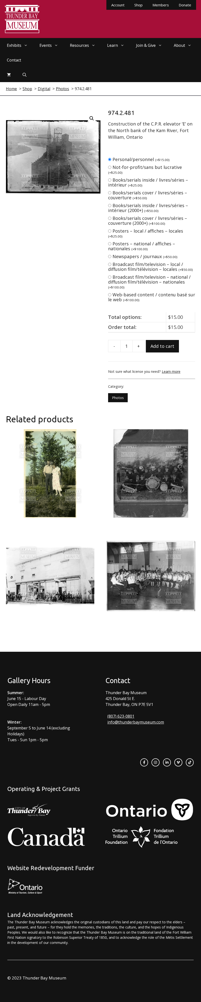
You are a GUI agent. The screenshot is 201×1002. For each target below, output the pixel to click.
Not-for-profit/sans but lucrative (145, 169)
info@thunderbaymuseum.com (135, 722)
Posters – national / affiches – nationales (141, 246)
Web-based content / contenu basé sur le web (151, 297)
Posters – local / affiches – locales (145, 233)
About (179, 45)
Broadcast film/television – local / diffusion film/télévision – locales (150, 266)
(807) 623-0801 (120, 716)
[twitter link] (178, 762)
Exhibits (14, 45)
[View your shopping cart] (9, 74)
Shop (138, 4)
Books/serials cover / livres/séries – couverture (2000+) (147, 220)
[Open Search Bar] (24, 74)
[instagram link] (155, 762)
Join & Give (146, 45)
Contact (14, 60)
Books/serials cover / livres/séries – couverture (147, 195)
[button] (91, 118)
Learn (112, 45)
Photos (118, 397)
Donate (185, 4)
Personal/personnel (141, 159)
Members (160, 4)
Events (45, 45)
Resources (79, 45)
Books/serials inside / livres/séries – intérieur (148, 182)
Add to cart (162, 346)
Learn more (171, 371)
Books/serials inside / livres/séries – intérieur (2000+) (148, 207)
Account (118, 4)
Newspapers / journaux (145, 256)
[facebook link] (144, 762)
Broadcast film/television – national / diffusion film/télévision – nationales (149, 281)
